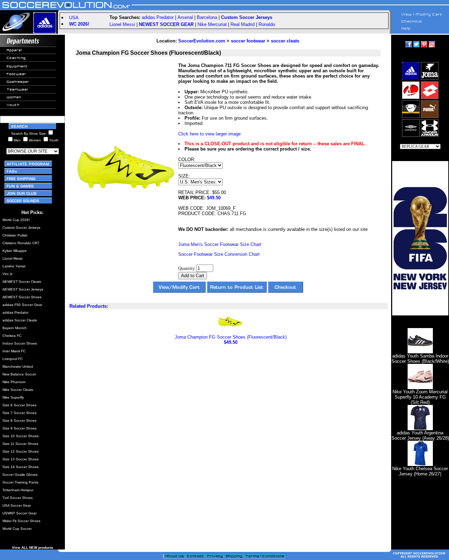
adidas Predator (158, 17)
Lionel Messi (122, 24)
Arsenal (185, 17)
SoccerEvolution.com (201, 41)
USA (74, 17)
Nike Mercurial (212, 24)
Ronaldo (267, 24)
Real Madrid (242, 24)
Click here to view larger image (209, 133)
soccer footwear (248, 41)
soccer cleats (285, 41)
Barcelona (207, 17)
